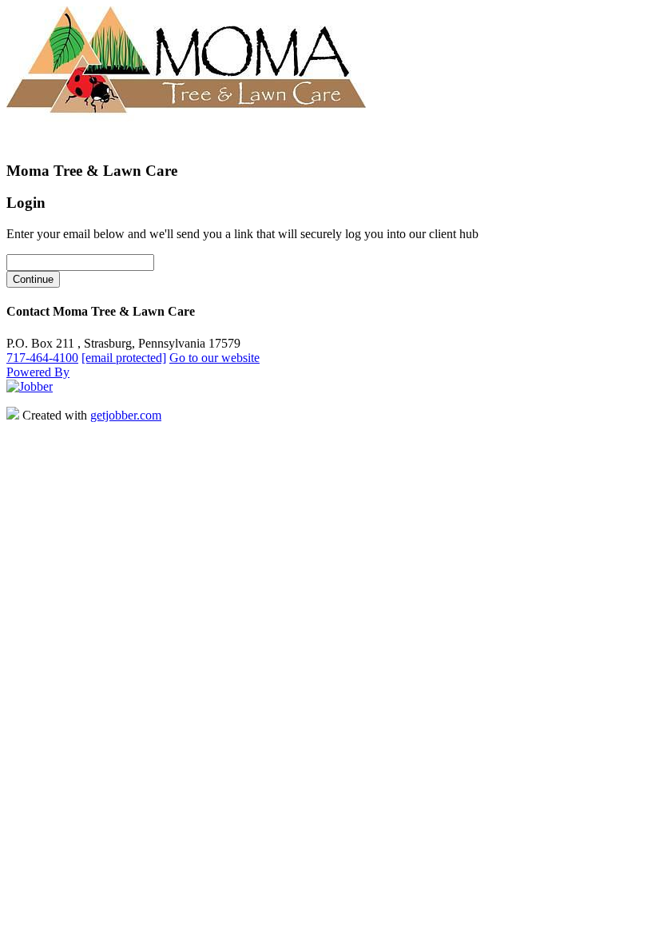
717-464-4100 (42, 357)
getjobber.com (125, 415)
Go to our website (214, 357)
